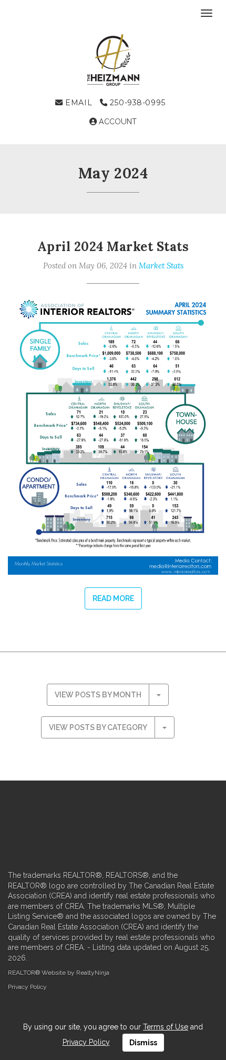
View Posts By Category (98, 727)
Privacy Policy (27, 987)
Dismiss (143, 1042)
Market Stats (161, 266)
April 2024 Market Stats (113, 246)
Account (117, 121)
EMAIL (77, 102)
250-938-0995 (136, 102)
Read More (113, 598)
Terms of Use (165, 1027)
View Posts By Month (98, 695)
